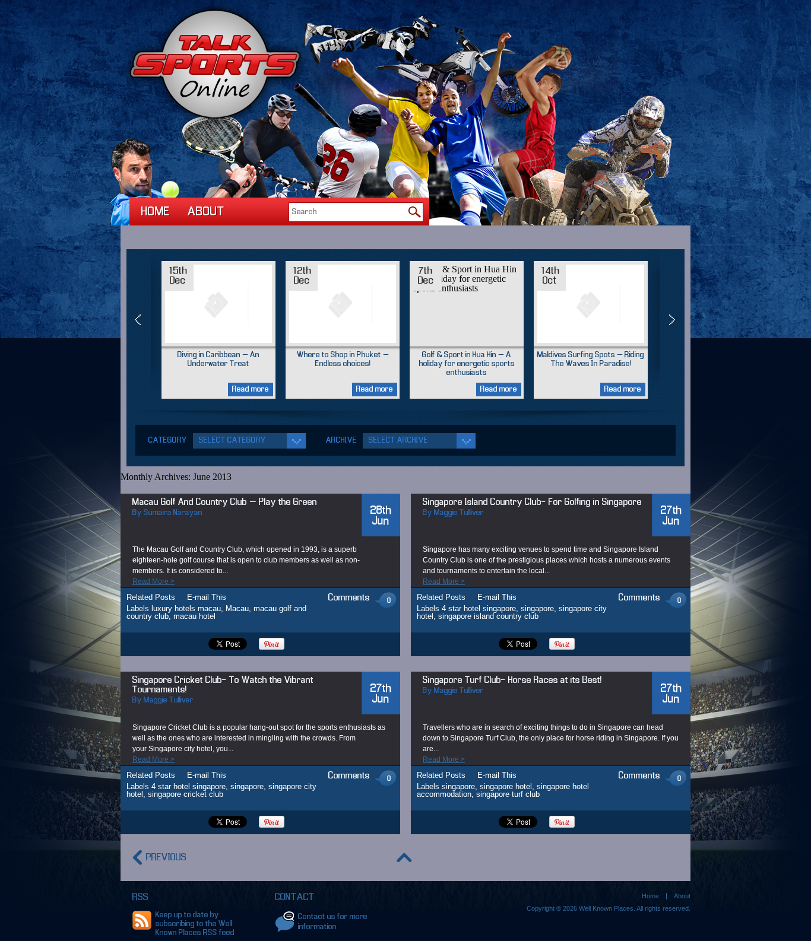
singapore (537, 608)
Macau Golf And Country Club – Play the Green (224, 502)
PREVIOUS (166, 857)
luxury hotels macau (186, 608)
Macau (237, 608)
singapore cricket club (185, 794)
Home (155, 212)
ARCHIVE (341, 440)
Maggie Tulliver (459, 513)
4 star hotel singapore (479, 608)
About (206, 212)
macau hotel (194, 616)
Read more (250, 389)
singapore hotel (506, 786)
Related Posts (150, 597)
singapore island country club (488, 616)
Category (167, 440)
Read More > (153, 581)
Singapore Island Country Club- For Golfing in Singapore (532, 502)
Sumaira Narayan (173, 513)
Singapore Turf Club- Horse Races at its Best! (512, 680)
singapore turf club (508, 794)
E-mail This (206, 597)
